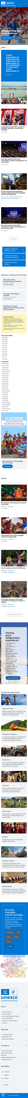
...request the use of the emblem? (9, 1020)
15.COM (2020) (5, 375)
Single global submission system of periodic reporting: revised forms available (12, 128)
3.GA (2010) (4, 353)
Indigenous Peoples (8, 708)
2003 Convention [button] (7, 38)
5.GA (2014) (4, 349)
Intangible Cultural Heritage (8, 5)
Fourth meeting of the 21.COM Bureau (13, 568)
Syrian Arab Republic (12, 198)
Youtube (6, 1078)
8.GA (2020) (4, 343)
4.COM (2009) (5, 398)
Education (5, 837)
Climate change (6, 811)
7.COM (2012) (5, 392)
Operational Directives (6, 1053)
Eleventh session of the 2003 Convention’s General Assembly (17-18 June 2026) (14, 160)
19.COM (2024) (5, 365)
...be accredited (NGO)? (7, 1018)
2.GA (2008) (4, 355)
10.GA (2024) (5, 339)
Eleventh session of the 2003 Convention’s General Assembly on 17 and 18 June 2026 (13, 227)
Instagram (6, 1075)
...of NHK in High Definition (7, 1039)
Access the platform (13, 678)
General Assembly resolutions (8, 1057)
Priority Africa (6, 760)
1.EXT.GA (4, 357)
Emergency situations (8, 861)
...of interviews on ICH (6, 1036)
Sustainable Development (9, 734)
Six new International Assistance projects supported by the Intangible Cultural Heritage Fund (13, 193)
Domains (16, 937)
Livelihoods (5, 785)
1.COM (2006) (5, 410)
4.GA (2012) (4, 351)
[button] (3, 1094)
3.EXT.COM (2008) (6, 402)
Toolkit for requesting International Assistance (11, 256)
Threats (9, 941)
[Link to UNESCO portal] (9, 3)
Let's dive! (9, 946)
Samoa (20, 196)
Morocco (14, 196)
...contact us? (4, 1023)
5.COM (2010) (5, 396)
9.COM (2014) (5, 387)
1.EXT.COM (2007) (6, 408)
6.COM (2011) (5, 394)
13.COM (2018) (5, 379)
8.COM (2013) (5, 389)
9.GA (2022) (4, 341)
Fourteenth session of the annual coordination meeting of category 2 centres (13, 600)
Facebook (6, 1071)
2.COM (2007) (5, 406)
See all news (14, 239)
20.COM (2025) (5, 363)
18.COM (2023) (5, 367)
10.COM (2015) (5, 385)
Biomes (8, 937)
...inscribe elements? (6, 1014)
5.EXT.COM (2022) (6, 371)
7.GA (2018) (4, 345)
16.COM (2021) (5, 373)
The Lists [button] (18, 38)
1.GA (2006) (4, 359)
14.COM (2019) (5, 377)
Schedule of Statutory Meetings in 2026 (11, 249)
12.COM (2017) (5, 381)
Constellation (10, 932)
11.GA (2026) (5, 337)
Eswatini (3, 198)
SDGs (18, 932)
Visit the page (7, 466)
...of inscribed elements (6, 1034)
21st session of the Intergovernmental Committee (13, 503)
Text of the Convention (7, 1050)
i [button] (23, 42)
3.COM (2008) (5, 400)
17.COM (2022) (5, 369)
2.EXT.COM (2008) (6, 404)
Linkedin (6, 1084)
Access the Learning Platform (10, 263)
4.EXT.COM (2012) (6, 391)
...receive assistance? (6, 1011)
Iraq (10, 196)
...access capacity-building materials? (10, 1016)
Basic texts (3, 1055)
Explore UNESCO (13, 1095)
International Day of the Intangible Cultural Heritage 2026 (12, 536)
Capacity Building (7, 886)
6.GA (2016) (4, 347)
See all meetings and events (14, 614)
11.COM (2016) (5, 383)
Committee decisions (6, 1059)
